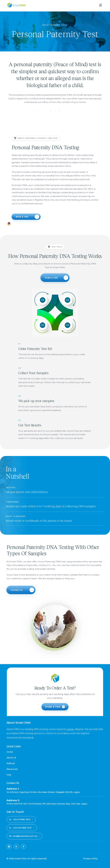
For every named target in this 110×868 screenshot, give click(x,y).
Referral (11, 763)
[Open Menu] (100, 5)
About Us (11, 757)
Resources (12, 769)
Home (10, 752)
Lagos (70, 729)
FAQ (9, 775)
